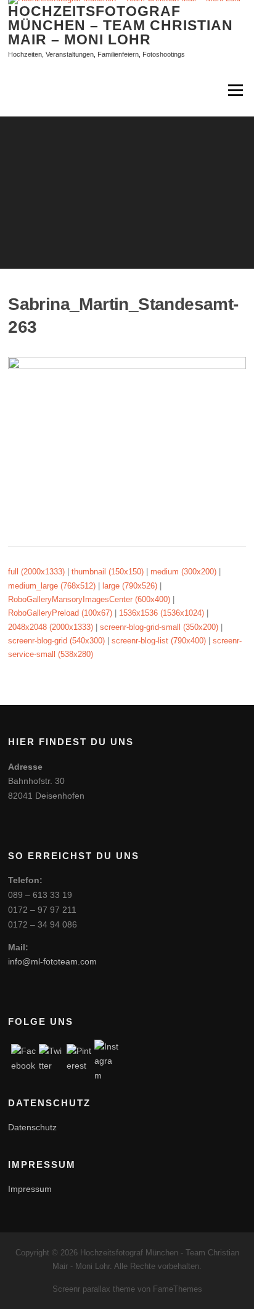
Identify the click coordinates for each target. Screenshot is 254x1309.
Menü (234, 90)
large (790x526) (129, 585)
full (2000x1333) (36, 571)
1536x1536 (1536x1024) (161, 613)
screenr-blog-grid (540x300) (56, 640)
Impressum (30, 1189)
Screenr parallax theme (93, 1289)
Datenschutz (32, 1127)
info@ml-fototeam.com (52, 961)
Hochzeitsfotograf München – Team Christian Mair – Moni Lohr (120, 24)
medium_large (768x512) (52, 585)
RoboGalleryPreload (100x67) (60, 613)
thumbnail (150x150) (108, 571)
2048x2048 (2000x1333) (50, 627)
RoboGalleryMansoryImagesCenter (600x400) (89, 599)
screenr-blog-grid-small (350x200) (159, 627)
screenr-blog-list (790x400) (159, 640)
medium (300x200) (183, 571)
